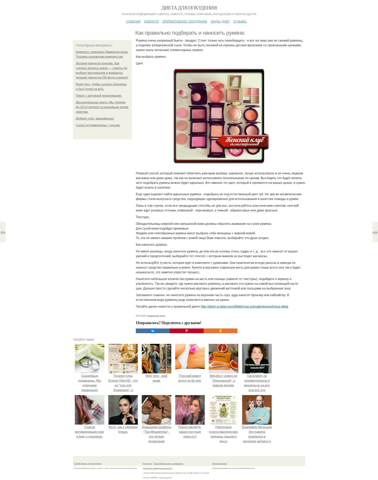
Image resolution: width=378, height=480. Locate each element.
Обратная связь (219, 463)
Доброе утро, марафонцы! (95, 118)
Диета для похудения (189, 7)
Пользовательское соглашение (168, 463)
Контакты (147, 463)
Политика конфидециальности (157, 468)
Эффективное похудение (184, 21)
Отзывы (240, 21)
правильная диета (156, 315)
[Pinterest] (187, 330)
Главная (133, 21)
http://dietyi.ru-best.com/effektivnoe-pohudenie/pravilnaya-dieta (244, 306)
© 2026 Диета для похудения (87, 463)
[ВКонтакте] (153, 330)
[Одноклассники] (220, 330)
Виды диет (220, 21)
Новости (151, 21)
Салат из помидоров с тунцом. (98, 125)
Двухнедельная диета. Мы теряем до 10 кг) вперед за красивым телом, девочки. (102, 107)
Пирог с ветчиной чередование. (99, 95)
